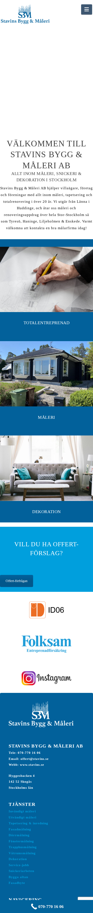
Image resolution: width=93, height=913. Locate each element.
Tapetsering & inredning (28, 823)
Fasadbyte (17, 883)
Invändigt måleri (22, 811)
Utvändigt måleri (22, 817)
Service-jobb (19, 865)
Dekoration (18, 859)
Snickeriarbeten (21, 871)
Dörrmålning (19, 835)
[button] (86, 9)
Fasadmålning (20, 829)
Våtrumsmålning (22, 853)
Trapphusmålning (23, 847)
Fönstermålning (21, 841)
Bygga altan (18, 877)
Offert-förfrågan (16, 581)
